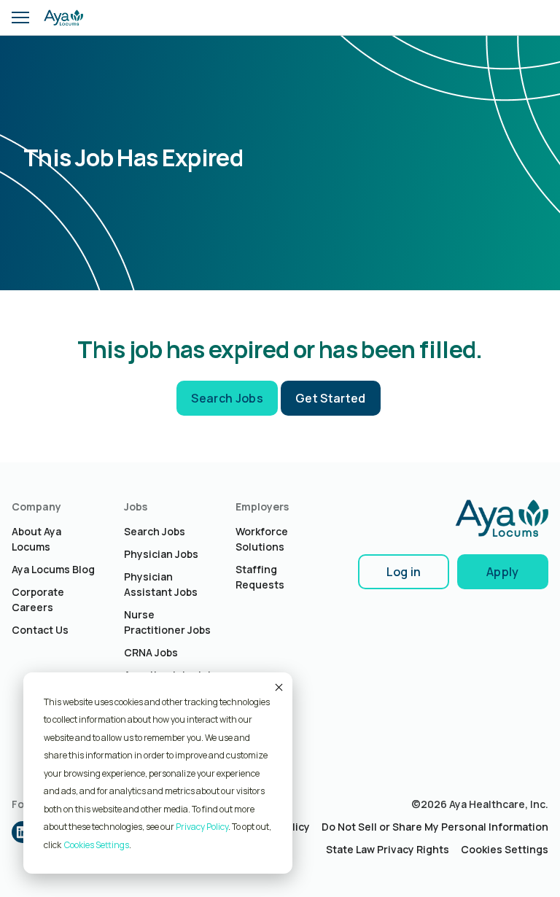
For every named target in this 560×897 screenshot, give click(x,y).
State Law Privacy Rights (387, 849)
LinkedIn (23, 832)
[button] (20, 17)
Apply (502, 572)
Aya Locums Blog (53, 569)
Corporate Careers (38, 599)
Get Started (330, 398)
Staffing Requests (260, 576)
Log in (403, 572)
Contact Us (40, 630)
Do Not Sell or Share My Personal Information (435, 827)
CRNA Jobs (151, 652)
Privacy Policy (202, 826)
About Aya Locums (36, 539)
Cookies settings (96, 845)
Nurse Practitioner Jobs (167, 622)
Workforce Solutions (262, 539)
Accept (278, 687)
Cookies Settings (504, 849)
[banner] (63, 17)
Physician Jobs (161, 554)
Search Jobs (227, 398)
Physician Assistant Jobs (161, 584)
